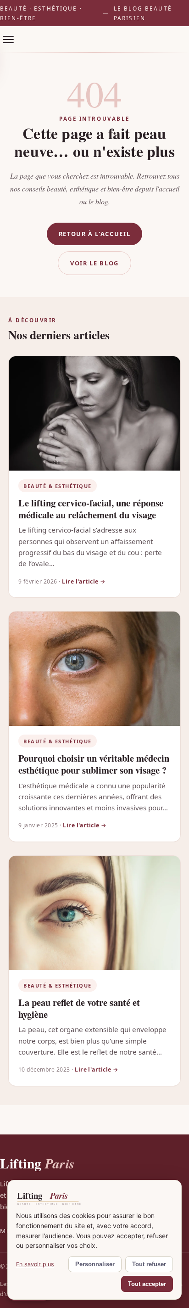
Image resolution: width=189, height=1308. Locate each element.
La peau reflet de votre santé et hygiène (79, 1008)
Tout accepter (147, 1283)
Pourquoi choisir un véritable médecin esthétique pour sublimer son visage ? (93, 764)
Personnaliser (95, 1264)
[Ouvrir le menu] (8, 39)
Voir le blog (94, 263)
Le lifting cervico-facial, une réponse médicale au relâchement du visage (90, 509)
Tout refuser (149, 1264)
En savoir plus (35, 1264)
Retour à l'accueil (95, 234)
